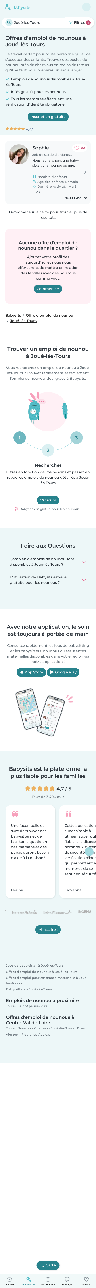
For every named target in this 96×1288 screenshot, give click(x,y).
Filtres (81, 22)
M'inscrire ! (48, 929)
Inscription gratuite (48, 117)
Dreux (82, 1028)
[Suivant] (89, 851)
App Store (33, 672)
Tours (10, 1006)
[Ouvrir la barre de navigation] (86, 7)
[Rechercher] (9, 22)
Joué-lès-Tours (62, 1028)
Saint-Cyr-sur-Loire (33, 1006)
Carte (51, 1265)
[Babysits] (17, 7)
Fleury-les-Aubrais (35, 1035)
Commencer (48, 289)
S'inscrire (48, 500)
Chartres (41, 1028)
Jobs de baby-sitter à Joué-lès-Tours (34, 966)
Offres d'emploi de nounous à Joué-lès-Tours (41, 972)
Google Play (65, 672)
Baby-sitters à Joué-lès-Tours (29, 989)
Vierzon (12, 1035)
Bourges (24, 1028)
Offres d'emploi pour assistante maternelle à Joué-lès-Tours (47, 980)
